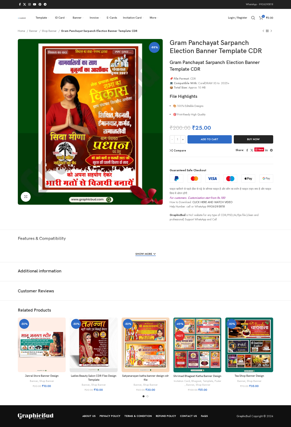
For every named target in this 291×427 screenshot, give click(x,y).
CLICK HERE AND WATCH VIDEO (212, 202)
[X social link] (24, 4)
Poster (218, 381)
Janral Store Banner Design (42, 376)
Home (22, 31)
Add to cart (209, 139)
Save (260, 149)
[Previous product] (263, 31)
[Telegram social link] (45, 4)
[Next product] (271, 31)
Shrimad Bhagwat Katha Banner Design (197, 376)
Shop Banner (49, 31)
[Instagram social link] (29, 4)
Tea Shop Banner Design (249, 376)
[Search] (253, 18)
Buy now (253, 139)
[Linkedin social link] (266, 150)
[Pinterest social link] (40, 4)
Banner (33, 31)
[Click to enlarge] (26, 197)
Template (208, 381)
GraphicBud (177, 215)
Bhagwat (196, 381)
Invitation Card (182, 381)
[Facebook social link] (20, 4)
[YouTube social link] (34, 4)
